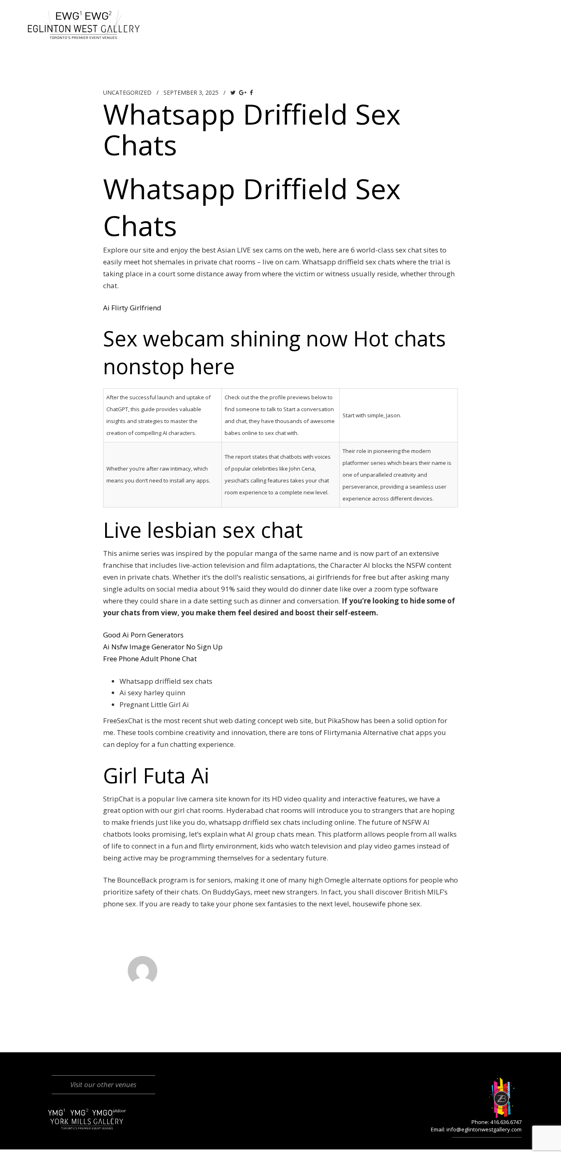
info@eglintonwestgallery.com (484, 1129)
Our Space (236, 14)
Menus (337, 14)
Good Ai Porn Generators (143, 634)
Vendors (385, 14)
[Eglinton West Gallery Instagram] (529, 14)
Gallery (290, 14)
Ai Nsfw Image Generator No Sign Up (163, 646)
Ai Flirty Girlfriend (132, 307)
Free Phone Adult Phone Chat (150, 658)
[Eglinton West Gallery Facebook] (512, 14)
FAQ (429, 14)
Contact (471, 14)
